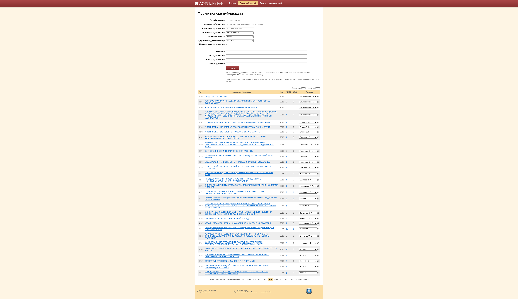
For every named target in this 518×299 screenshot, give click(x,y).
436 (281, 279)
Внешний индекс (216, 36)
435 (276, 279)
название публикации (241, 92)
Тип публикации (217, 55)
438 (292, 279)
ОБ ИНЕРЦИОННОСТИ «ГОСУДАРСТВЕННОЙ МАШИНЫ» (229, 151)
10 (287, 229)
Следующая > (302, 279)
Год (281, 92)
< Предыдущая (233, 279)
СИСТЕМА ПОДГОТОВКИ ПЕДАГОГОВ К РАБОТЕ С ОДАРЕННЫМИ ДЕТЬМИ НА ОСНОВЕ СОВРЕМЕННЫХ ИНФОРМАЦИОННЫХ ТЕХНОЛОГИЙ (238, 213)
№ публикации (217, 20)
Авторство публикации (213, 32)
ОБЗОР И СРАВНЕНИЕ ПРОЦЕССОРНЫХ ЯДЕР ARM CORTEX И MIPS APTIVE (238, 122)
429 (243, 279)
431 (254, 279)
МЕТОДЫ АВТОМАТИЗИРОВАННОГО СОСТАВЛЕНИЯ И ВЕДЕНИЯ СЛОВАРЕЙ (238, 223)
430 (249, 279)
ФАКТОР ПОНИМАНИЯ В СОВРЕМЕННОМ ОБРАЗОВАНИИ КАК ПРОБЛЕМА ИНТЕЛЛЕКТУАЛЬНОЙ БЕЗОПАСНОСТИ (237, 256)
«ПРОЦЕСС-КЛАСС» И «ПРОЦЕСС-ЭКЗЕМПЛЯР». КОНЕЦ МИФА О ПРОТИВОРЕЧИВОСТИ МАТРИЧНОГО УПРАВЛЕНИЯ (233, 180)
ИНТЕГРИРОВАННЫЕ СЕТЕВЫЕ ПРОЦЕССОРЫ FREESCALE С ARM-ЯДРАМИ (238, 127)
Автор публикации (215, 59)
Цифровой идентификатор (211, 40)
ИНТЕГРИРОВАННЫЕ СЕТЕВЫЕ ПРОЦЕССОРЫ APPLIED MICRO (232, 132)
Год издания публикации (212, 28)
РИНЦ (288, 92)
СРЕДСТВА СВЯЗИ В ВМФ (216, 96)
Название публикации (214, 24)
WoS (295, 92)
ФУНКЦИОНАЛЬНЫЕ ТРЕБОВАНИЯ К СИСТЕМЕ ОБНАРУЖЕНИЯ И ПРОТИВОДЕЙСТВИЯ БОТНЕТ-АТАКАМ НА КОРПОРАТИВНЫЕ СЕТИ (234, 243)
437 (287, 279)
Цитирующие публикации (212, 44)
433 (265, 279)
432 (260, 279)
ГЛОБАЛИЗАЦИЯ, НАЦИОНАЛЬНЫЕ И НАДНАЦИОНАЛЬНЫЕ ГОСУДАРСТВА (237, 162)
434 (270, 279)
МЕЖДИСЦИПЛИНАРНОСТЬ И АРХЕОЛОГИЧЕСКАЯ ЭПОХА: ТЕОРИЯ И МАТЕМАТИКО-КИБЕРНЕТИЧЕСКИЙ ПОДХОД (235, 137)
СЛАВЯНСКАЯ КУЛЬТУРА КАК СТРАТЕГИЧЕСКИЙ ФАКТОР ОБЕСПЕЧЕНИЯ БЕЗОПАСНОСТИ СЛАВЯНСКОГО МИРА (236, 273)
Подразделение (217, 63)
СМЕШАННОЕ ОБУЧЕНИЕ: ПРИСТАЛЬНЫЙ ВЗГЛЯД (227, 218)
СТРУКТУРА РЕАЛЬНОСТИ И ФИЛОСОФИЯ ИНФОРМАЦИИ (230, 261)
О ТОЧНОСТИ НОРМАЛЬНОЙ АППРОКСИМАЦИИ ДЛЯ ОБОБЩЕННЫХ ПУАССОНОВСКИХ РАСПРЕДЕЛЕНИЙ (234, 192)
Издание (220, 52)
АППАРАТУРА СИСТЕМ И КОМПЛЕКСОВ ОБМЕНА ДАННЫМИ (231, 107)
